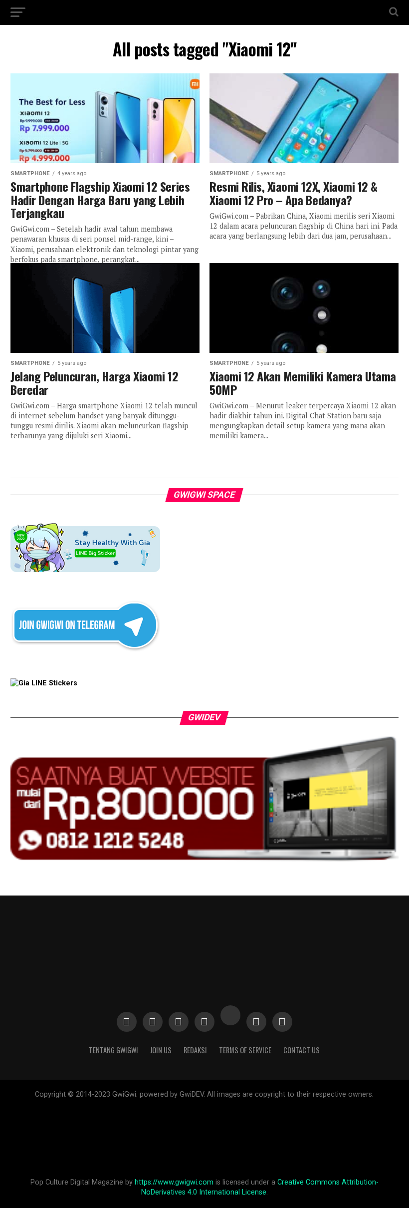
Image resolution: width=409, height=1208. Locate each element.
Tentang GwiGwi (113, 1050)
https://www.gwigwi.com (174, 1182)
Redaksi (195, 1050)
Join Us (161, 1050)
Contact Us (301, 1050)
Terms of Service (245, 1050)
